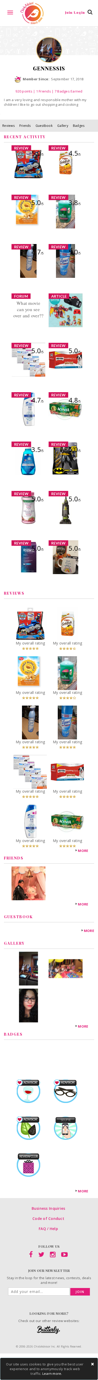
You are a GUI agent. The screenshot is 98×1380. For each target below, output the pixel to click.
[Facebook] (30, 1255)
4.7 (37, 251)
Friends (25, 125)
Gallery (62, 125)
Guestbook (44, 125)
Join (80, 1292)
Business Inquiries (48, 1208)
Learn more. (52, 1373)
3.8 (74, 202)
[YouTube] (64, 1255)
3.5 (37, 449)
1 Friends (43, 91)
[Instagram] (52, 1255)
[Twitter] (41, 1255)
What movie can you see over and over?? (28, 309)
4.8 (74, 400)
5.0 (37, 153)
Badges (79, 125)
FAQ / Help (48, 1228)
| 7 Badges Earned (67, 91)
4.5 (74, 153)
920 (23, 91)
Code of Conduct (48, 1218)
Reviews (8, 125)
